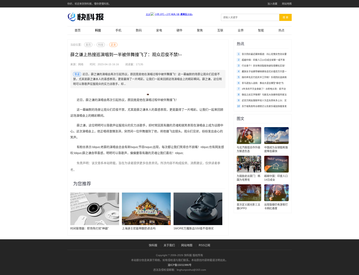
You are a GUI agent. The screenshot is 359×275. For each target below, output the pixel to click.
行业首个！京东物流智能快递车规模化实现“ (263, 65)
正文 (113, 44)
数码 (139, 30)
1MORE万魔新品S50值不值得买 (194, 228)
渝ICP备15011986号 (179, 264)
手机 (118, 30)
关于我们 (169, 245)
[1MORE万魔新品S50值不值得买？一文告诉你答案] (198, 208)
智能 (261, 30)
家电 (159, 30)
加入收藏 (272, 3)
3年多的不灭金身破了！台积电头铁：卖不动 (264, 89)
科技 (98, 30)
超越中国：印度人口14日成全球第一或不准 (263, 60)
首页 (78, 30)
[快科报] (91, 16)
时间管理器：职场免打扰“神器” (89, 228)
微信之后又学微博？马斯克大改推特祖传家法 (264, 94)
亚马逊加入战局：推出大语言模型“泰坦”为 (263, 83)
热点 (281, 30)
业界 (241, 30)
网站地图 (287, 3)
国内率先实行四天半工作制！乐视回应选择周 (264, 77)
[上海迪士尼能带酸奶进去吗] (146, 208)
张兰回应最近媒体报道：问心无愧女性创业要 (264, 54)
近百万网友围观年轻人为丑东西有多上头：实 (264, 100)
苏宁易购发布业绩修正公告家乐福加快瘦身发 (264, 106)
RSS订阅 (204, 245)
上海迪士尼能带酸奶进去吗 (139, 228)
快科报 (153, 245)
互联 (220, 30)
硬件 (179, 30)
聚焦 (200, 30)
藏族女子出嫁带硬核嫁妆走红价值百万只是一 (264, 71)
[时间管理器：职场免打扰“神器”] (94, 208)
